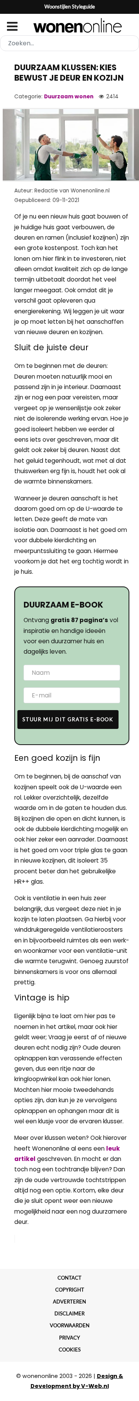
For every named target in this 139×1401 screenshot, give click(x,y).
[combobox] (69, 43)
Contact (69, 1278)
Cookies (70, 1349)
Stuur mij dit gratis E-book (67, 719)
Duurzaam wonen (68, 96)
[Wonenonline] (69, 25)
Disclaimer (69, 1313)
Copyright (69, 1290)
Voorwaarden (70, 1325)
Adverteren (69, 1301)
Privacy (69, 1338)
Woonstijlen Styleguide (69, 6)
